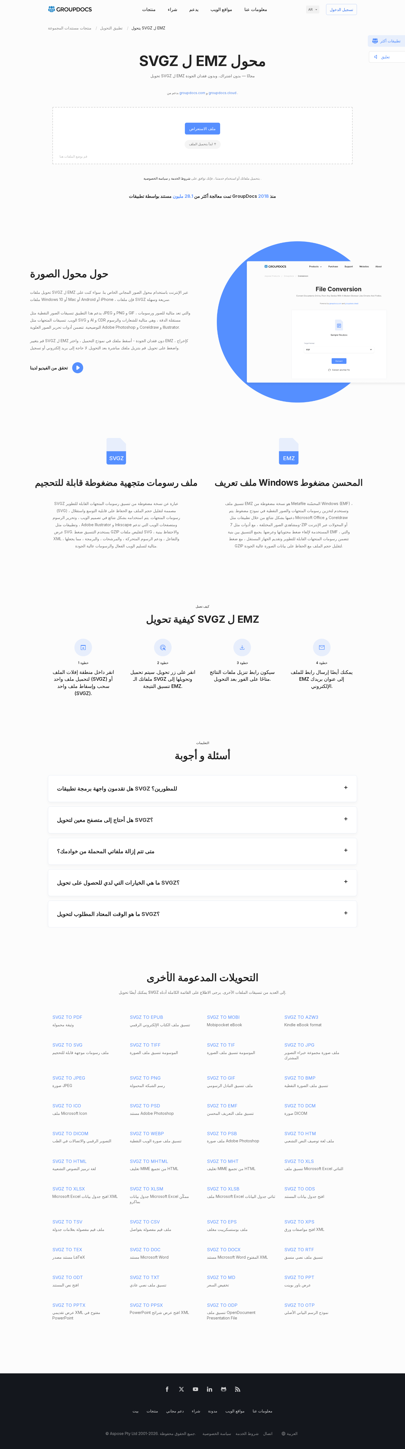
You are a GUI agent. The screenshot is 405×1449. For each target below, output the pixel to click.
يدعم (193, 9)
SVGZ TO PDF (67, 1017)
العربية (292, 1433)
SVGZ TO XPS (299, 1222)
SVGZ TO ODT (67, 1277)
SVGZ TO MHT (223, 1161)
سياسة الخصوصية (216, 1433)
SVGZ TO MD (221, 1277)
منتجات (149, 9)
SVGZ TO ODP (222, 1305)
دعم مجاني (175, 1411)
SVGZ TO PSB (222, 1133)
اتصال (267, 1433)
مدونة (212, 1411)
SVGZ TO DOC (145, 1249)
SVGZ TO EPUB (146, 1017)
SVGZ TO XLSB (223, 1189)
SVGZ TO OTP (299, 1305)
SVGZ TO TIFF (145, 1045)
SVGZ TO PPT (299, 1277)
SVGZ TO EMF (222, 1105)
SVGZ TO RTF (299, 1249)
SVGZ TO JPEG (68, 1078)
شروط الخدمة (180, 178)
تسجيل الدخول (341, 9)
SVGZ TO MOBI (223, 1017)
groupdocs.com (192, 93)
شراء (172, 9)
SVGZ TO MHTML (149, 1161)
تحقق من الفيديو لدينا (49, 368)
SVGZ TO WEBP (147, 1133)
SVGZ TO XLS (299, 1161)
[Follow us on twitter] (181, 1390)
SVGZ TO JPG (299, 1045)
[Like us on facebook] (167, 1390)
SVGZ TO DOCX (224, 1249)
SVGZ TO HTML (69, 1161)
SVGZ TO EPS (222, 1222)
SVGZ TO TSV (67, 1222)
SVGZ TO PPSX (146, 1305)
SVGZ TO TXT (145, 1277)
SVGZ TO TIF (221, 1045)
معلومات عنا (255, 9)
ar (310, 9)
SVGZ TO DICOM (70, 1133)
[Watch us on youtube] (195, 1390)
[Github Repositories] (223, 1390)
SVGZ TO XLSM (146, 1189)
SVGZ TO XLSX (68, 1189)
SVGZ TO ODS (299, 1189)
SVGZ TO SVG (67, 1045)
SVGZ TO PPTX (68, 1305)
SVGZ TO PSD (145, 1105)
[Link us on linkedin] (209, 1390)
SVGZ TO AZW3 (301, 1017)
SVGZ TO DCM (300, 1105)
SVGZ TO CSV (145, 1222)
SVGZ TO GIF (221, 1078)
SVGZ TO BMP (299, 1078)
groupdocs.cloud (223, 93)
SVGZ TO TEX (67, 1249)
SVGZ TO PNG (145, 1078)
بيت (136, 1411)
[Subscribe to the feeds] (237, 1390)
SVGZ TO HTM (300, 1133)
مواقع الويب (221, 9)
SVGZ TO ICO (66, 1105)
